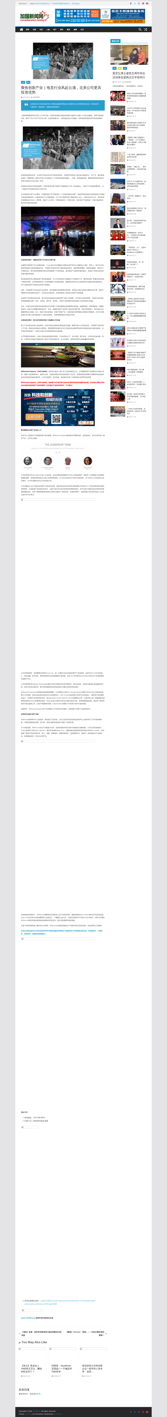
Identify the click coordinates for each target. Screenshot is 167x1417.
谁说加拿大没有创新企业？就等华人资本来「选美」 (92, 1368)
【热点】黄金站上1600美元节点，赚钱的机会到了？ (31, 1368)
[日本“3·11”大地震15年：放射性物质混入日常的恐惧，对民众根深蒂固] (117, 185)
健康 (75, 29)
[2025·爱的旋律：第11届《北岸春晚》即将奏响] (117, 372)
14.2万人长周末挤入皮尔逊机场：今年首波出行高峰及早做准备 (136, 110)
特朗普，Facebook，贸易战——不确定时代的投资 (62, 1368)
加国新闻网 (36, 97)
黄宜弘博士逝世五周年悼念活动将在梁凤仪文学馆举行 (128, 75)
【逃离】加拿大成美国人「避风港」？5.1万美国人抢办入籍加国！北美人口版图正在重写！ (136, 141)
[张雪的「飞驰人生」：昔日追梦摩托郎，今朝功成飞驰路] (117, 170)
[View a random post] (145, 29)
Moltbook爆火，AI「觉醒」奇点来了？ (135, 263)
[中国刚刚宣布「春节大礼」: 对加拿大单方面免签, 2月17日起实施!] (117, 236)
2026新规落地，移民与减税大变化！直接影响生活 (136, 287)
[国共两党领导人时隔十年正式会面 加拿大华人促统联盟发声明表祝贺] (117, 126)
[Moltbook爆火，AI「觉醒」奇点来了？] (117, 264)
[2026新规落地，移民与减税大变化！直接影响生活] (117, 289)
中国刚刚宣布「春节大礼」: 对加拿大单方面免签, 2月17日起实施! (136, 235)
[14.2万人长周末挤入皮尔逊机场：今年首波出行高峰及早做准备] (117, 112)
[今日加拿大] (21, 29)
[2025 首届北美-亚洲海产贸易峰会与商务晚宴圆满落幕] (117, 330)
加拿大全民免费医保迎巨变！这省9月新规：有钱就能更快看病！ (58, 3)
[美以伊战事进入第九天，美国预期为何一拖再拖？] (117, 211)
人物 (48, 29)
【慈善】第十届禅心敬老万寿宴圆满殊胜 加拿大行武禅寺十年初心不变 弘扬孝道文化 (136, 356)
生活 (82, 29)
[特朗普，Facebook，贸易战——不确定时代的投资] (62, 1349)
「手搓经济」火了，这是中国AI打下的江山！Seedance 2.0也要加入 (136, 249)
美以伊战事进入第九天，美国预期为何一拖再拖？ (136, 209)
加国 (34, 29)
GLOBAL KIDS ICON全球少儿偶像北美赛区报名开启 (136, 341)
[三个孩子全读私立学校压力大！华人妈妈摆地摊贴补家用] (117, 317)
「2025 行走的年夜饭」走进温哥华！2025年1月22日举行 (136, 411)
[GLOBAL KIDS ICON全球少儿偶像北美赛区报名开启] (117, 343)
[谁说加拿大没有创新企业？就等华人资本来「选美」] (93, 1349)
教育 (68, 29)
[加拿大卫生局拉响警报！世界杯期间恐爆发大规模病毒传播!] (117, 97)
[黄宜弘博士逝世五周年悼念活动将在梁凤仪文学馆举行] (129, 55)
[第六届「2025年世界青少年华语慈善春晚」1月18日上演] (117, 398)
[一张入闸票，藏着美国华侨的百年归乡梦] (117, 157)
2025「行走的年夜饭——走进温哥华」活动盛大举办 (136, 383)
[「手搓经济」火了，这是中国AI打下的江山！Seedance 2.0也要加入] (117, 251)
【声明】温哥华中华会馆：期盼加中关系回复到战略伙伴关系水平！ (136, 301)
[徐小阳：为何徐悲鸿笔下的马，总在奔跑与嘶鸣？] (117, 223)
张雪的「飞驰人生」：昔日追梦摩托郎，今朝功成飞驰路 (136, 169)
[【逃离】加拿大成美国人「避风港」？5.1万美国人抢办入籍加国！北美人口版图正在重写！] (117, 143)
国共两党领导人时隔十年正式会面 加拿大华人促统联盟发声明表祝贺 (136, 125)
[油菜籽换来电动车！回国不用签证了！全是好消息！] (117, 277)
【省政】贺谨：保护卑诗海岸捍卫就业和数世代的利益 (41, 1334)
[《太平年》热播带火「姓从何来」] (117, 198)
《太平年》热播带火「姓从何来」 (136, 197)
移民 (61, 29)
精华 (23, 82)
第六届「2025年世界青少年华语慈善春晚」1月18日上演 (136, 396)
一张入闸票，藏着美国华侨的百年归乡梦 (136, 155)
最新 (120, 68)
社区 (41, 29)
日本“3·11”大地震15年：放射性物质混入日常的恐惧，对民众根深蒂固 (136, 183)
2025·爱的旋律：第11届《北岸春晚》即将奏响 (135, 370)
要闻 (27, 29)
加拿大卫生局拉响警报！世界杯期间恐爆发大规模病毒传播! (136, 95)
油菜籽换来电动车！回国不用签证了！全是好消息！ (136, 275)
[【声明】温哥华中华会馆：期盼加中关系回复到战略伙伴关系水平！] (117, 302)
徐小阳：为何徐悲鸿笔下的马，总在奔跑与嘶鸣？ (136, 221)
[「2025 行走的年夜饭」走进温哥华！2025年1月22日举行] (117, 412)
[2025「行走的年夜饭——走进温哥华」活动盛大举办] (117, 384)
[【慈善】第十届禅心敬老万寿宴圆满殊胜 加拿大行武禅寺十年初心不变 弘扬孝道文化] (117, 358)
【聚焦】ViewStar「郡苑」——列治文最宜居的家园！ (85, 1334)
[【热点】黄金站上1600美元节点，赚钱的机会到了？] (32, 1349)
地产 (54, 29)
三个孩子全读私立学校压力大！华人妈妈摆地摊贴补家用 (136, 315)
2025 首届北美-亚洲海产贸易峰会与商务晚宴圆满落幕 (136, 329)
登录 (39, 1394)
